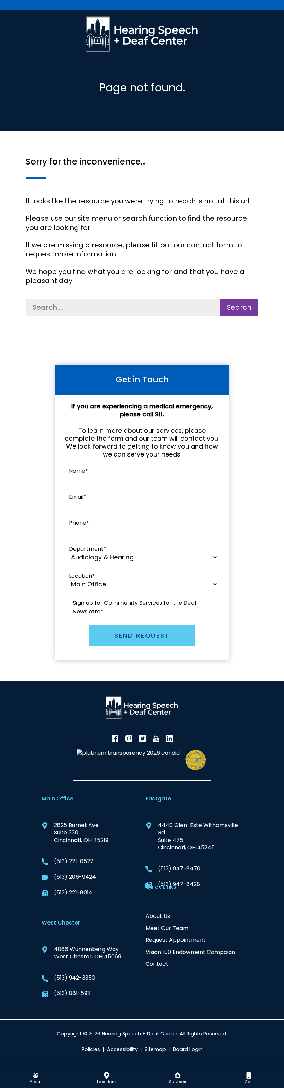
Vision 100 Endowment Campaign (190, 952)
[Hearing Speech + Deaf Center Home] (142, 33)
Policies (91, 1049)
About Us (157, 916)
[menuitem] (35, 1077)
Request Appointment (175, 940)
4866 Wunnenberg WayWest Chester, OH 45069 (87, 953)
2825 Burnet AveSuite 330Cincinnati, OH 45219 (81, 833)
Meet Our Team (166, 928)
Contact (156, 964)
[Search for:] (123, 307)
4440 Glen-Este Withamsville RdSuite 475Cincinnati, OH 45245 (198, 836)
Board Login (188, 1049)
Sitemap (155, 1049)
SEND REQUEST (142, 635)
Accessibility (122, 1049)
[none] (35, 1077)
